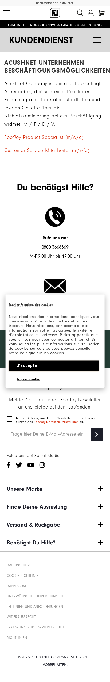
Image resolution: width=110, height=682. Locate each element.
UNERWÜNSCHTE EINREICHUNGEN (35, 596)
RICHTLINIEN (17, 637)
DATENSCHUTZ (18, 565)
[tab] (101, 13)
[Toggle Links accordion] (55, 489)
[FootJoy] (55, 12)
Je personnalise (28, 379)
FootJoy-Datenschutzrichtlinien (57, 422)
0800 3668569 (55, 247)
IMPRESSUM (16, 586)
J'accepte (27, 365)
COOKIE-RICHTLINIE (22, 575)
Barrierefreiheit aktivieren (55, 3)
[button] (6, 12)
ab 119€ (32, 24)
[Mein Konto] (90, 13)
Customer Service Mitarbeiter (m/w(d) (46, 150)
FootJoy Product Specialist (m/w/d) (43, 137)
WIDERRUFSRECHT (21, 617)
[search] (80, 13)
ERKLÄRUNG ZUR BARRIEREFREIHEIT (35, 627)
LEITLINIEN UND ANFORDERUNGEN (35, 606)
